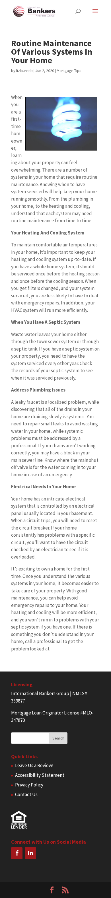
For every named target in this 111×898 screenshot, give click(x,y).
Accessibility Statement (39, 775)
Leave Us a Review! (34, 765)
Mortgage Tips (69, 70)
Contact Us (26, 794)
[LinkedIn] (30, 853)
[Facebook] (16, 853)
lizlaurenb (24, 70)
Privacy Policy (29, 785)
